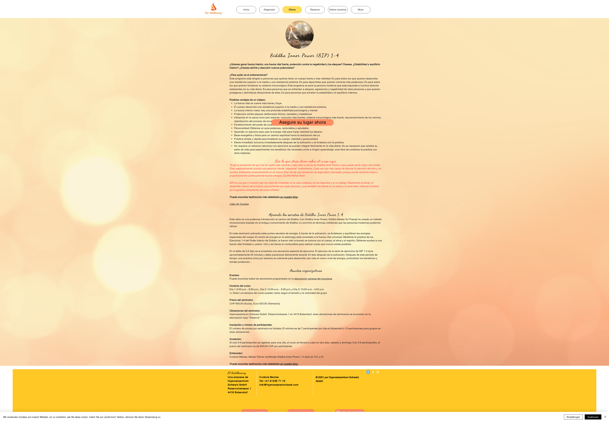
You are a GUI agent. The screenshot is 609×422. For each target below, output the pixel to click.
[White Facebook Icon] (372, 372)
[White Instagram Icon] (377, 372)
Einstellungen (573, 417)
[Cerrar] (605, 416)
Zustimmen (593, 417)
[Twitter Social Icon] (368, 372)
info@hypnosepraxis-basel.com (278, 384)
